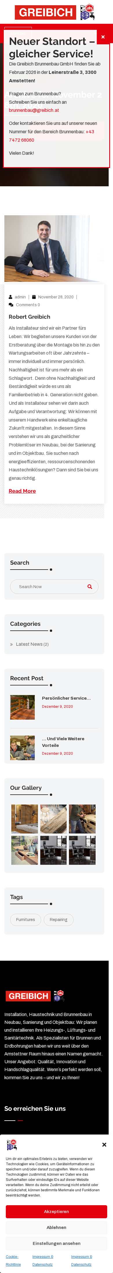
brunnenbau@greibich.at (34, 110)
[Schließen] (103, 37)
